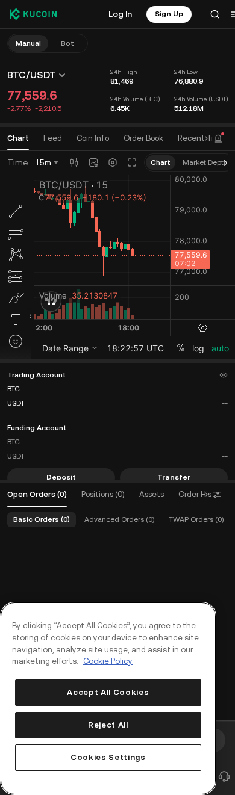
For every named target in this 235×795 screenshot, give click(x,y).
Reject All (108, 724)
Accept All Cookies (108, 692)
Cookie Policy (108, 661)
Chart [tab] (18, 138)
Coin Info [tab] (93, 138)
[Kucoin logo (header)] (33, 13)
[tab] (143, 138)
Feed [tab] (52, 138)
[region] (108, 698)
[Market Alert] (218, 138)
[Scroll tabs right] (206, 138)
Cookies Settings (108, 757)
